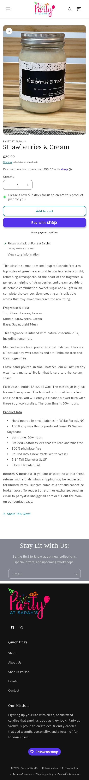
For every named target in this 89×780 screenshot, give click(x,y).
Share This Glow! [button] (19, 514)
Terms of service (22, 774)
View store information (24, 254)
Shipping (7, 162)
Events (13, 681)
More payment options (44, 232)
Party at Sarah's (29, 767)
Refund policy (50, 768)
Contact (13, 690)
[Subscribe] (76, 574)
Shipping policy (45, 774)
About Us (14, 662)
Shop (11, 653)
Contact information (69, 774)
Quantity (8, 176)
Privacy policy (70, 768)
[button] (8, 9)
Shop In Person (18, 672)
